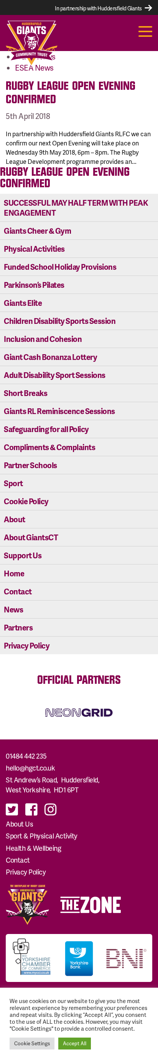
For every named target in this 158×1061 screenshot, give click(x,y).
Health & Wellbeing (33, 848)
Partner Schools (30, 465)
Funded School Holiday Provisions (60, 267)
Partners (18, 627)
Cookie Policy (26, 501)
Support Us (22, 555)
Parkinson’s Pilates (34, 285)
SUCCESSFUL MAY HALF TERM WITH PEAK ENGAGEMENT (76, 208)
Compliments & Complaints (49, 447)
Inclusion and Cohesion (43, 339)
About (14, 519)
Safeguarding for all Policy (46, 429)
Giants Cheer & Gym (37, 231)
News (13, 609)
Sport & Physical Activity (41, 835)
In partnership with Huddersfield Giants (99, 8)
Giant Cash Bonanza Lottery (50, 357)
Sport (13, 483)
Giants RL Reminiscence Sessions (59, 411)
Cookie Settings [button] (32, 1043)
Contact (18, 591)
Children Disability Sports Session (59, 321)
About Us (19, 823)
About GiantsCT (31, 537)
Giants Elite (23, 303)
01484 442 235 (26, 756)
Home (14, 573)
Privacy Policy (26, 645)
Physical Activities (34, 249)
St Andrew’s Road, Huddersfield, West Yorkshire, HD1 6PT (53, 784)
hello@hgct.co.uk (30, 767)
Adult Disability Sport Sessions (54, 375)
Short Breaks (25, 393)
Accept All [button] (74, 1043)
